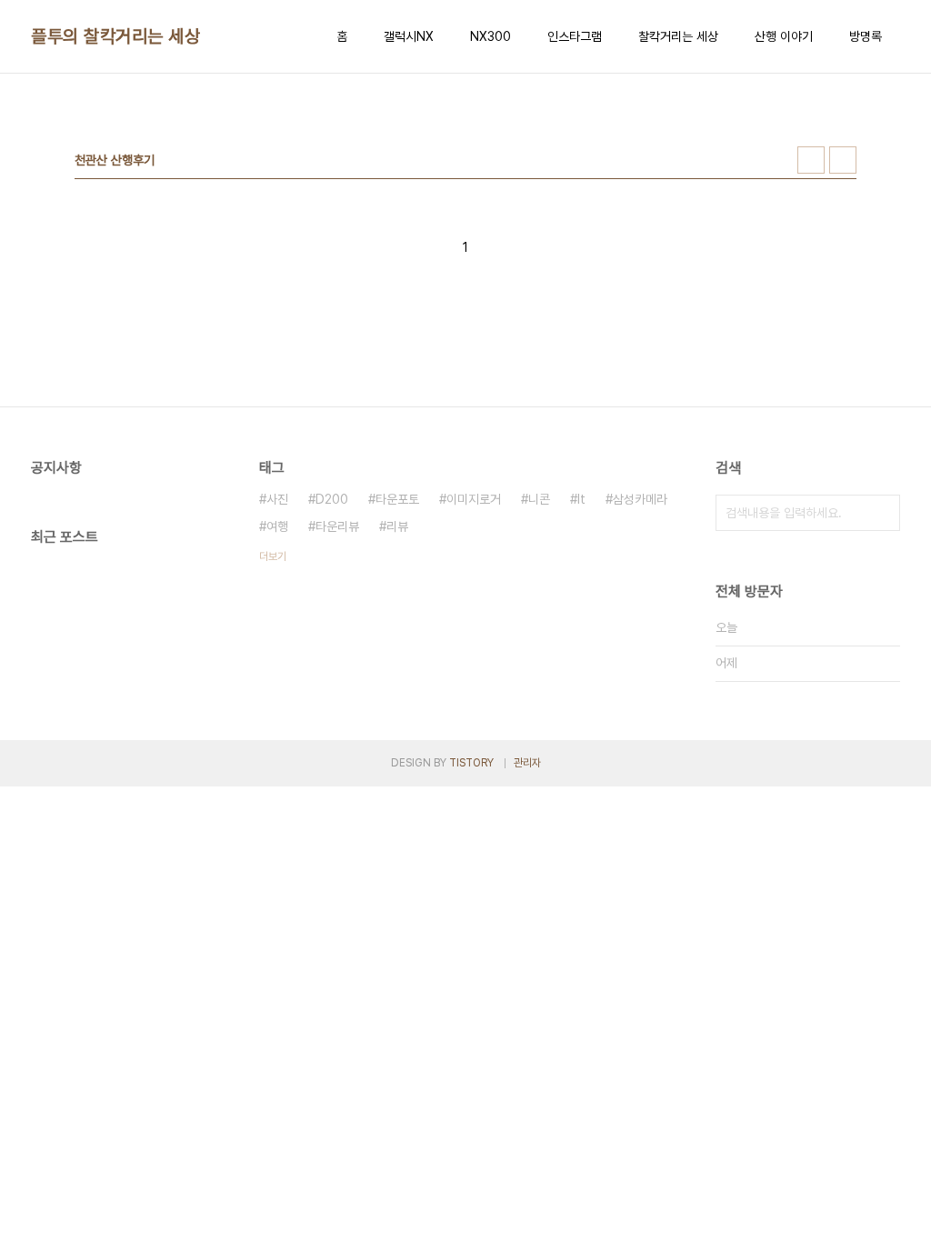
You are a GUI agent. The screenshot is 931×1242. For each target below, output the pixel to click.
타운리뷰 (337, 526)
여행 (277, 526)
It (581, 499)
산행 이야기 (784, 36)
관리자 (527, 762)
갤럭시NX (409, 36)
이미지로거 (473, 499)
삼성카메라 (640, 499)
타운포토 (397, 499)
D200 (331, 499)
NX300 (490, 36)
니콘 (539, 499)
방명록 (865, 36)
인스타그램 (574, 36)
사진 (277, 499)
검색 (882, 513)
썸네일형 (811, 160)
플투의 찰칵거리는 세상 (115, 36)
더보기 (272, 556)
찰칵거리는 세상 (678, 36)
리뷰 (397, 526)
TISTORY (471, 762)
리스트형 (842, 160)
